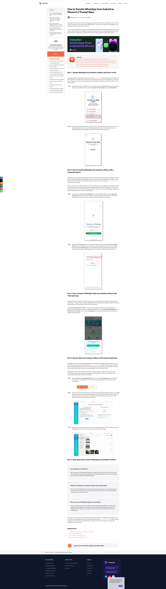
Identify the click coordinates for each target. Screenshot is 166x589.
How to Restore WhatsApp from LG (77, 535)
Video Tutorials (104, 3)
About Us (89, 563)
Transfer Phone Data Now (56, 45)
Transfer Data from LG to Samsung (57, 79)
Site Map (89, 573)
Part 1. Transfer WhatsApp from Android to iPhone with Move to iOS (56, 14)
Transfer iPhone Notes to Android (56, 90)
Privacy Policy (90, 565)
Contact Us (89, 568)
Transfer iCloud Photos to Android (56, 88)
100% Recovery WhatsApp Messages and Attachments (81, 531)
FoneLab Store (111, 568)
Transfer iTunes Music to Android (56, 92)
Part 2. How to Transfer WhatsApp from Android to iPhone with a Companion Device (96, 60)
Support (120, 3)
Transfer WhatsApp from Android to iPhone (63, 552)
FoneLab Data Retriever (50, 568)
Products (88, 3)
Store (126, 3)
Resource (96, 3)
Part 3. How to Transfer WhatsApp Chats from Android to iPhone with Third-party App (56, 24)
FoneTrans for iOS (49, 573)
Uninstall (89, 570)
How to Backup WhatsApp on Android (78, 537)
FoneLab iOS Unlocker (50, 570)
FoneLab (47, 552)
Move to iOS (97, 78)
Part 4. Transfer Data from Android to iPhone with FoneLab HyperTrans (56, 29)
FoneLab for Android (50, 565)
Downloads (113, 3)
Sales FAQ (67, 568)
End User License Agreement (71, 563)
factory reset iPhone (112, 180)
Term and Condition (69, 565)
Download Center (112, 572)
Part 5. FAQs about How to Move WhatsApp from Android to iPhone (56, 34)
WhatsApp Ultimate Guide (75, 533)
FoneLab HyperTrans (95, 365)
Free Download (56, 54)
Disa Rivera (78, 17)
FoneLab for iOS (49, 563)
